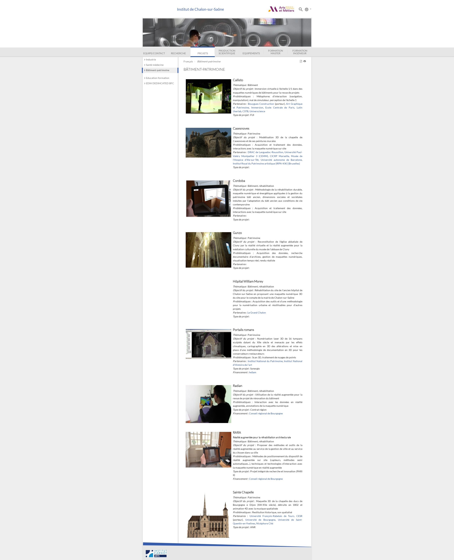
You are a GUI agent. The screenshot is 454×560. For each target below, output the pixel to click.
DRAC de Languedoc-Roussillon (265, 152)
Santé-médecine (155, 64)
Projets (203, 53)
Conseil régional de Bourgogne (266, 413)
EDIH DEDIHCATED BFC (160, 83)
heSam (252, 372)
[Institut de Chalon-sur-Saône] (159, 9)
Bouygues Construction (261, 103)
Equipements (251, 53)
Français (188, 61)
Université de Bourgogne (260, 519)
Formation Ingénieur (299, 52)
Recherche (178, 53)
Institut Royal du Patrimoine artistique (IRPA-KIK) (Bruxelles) (266, 163)
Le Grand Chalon (256, 312)
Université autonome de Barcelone (281, 159)
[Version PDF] (301, 61)
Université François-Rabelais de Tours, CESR (276, 515)
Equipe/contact (154, 53)
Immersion (257, 107)
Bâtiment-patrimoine (157, 70)
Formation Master (275, 52)
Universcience (257, 111)
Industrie (151, 59)
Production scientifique (227, 52)
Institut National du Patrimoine (265, 361)
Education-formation (157, 77)
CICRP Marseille (279, 156)
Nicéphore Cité (264, 523)
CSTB (245, 111)
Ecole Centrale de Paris (279, 107)
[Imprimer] (305, 61)
